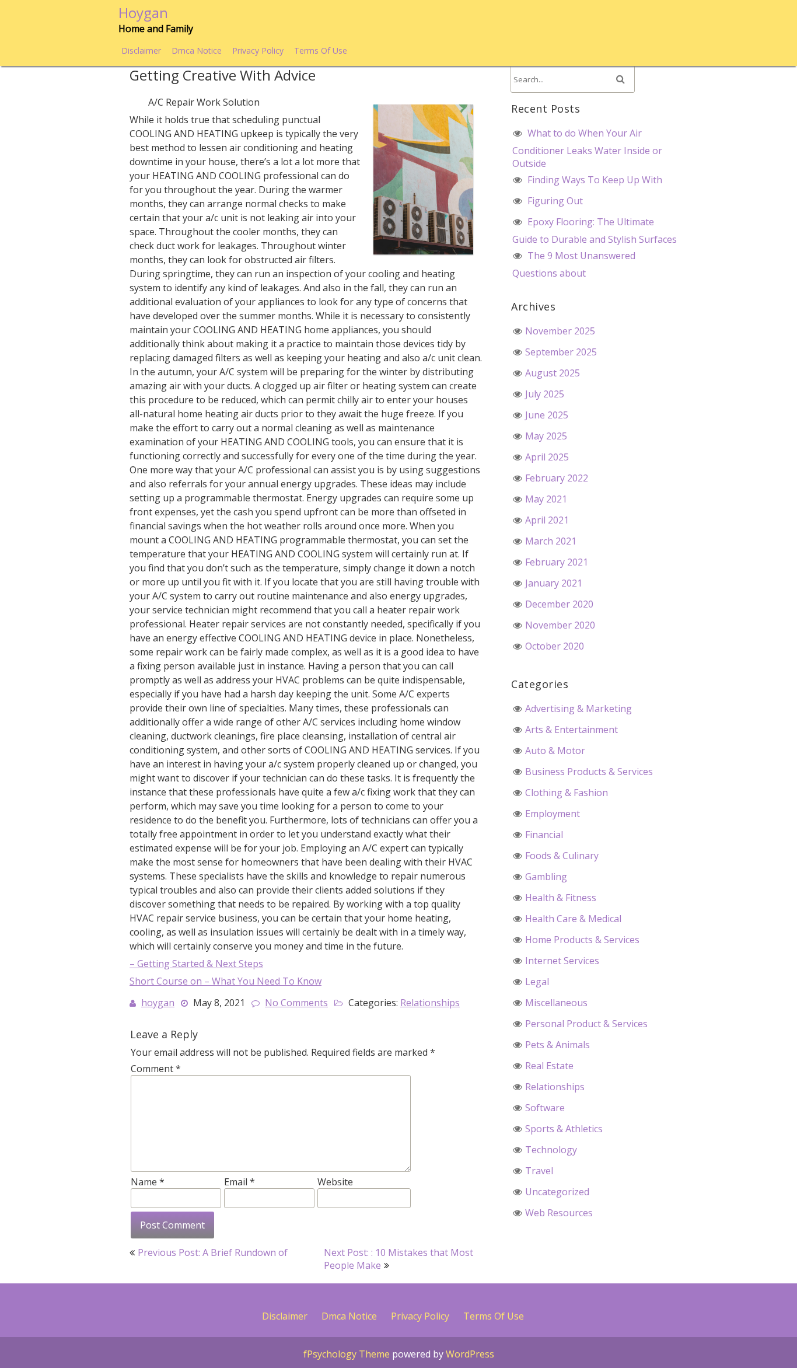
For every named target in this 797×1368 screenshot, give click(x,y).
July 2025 (544, 394)
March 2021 (550, 541)
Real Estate (549, 1065)
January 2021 (553, 583)
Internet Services (562, 960)
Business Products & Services (589, 771)
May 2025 (546, 436)
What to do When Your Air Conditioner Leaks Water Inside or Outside (587, 148)
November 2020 (560, 625)
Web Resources (559, 1212)
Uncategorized (557, 1191)
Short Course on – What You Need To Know (225, 981)
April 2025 (547, 457)
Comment (156, 1068)
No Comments (296, 1002)
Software (545, 1107)
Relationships (430, 1002)
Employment (552, 813)
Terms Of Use (320, 50)
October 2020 (554, 646)
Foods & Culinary (562, 855)
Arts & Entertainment (571, 729)
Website (335, 1181)
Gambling (546, 876)
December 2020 (559, 604)
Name (148, 1181)
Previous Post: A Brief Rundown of (213, 1252)
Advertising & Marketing (578, 708)
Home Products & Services (582, 939)
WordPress (470, 1354)
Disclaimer (141, 50)
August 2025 (552, 373)
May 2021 (546, 499)
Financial (544, 834)
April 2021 (547, 520)
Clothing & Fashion (566, 792)
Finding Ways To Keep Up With (594, 179)
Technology (551, 1149)
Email (239, 1181)
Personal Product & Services (586, 1023)
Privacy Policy (258, 50)
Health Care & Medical (573, 918)
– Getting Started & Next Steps (196, 963)
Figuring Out (555, 200)
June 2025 (546, 415)
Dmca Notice (197, 50)
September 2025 (561, 352)
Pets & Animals (557, 1044)
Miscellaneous (556, 1002)
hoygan (157, 1002)
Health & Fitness (560, 897)
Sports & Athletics (564, 1128)
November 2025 (560, 330)
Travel (539, 1170)
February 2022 (556, 478)
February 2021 (556, 562)
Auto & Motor (555, 750)
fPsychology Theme (346, 1354)
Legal (537, 981)
